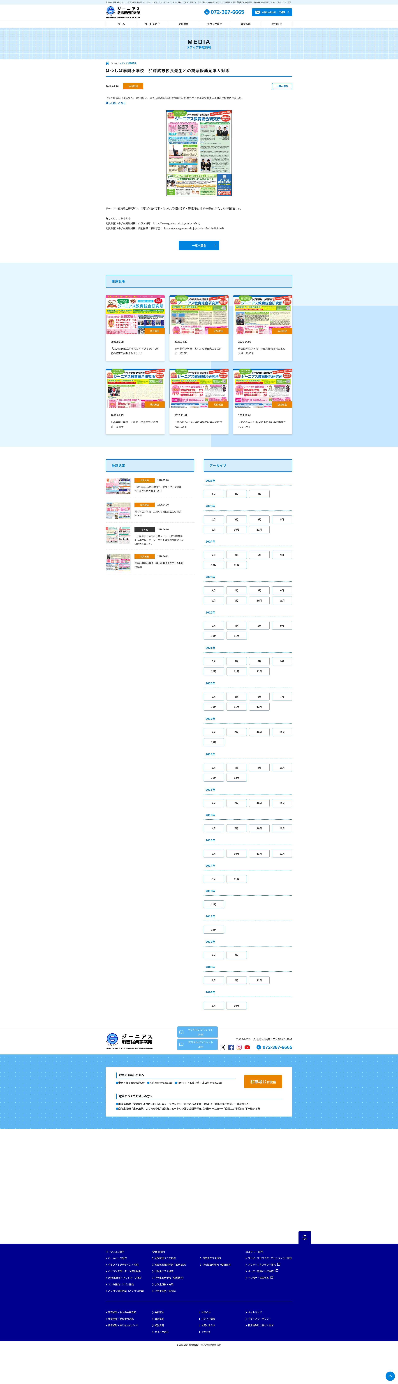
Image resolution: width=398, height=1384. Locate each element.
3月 (236, 519)
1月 (214, 980)
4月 (236, 494)
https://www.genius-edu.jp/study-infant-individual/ (194, 228)
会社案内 (183, 24)
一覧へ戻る (282, 86)
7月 (214, 600)
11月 (259, 529)
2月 (214, 494)
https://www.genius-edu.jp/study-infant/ (176, 223)
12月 (259, 671)
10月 (236, 529)
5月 (259, 494)
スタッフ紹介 (214, 24)
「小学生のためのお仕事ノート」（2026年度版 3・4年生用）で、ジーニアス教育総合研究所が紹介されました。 (158, 540)
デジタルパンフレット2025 (200, 1044)
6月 (282, 590)
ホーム (121, 24)
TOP (304, 1239)
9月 (214, 529)
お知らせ (277, 24)
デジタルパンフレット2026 (200, 1032)
